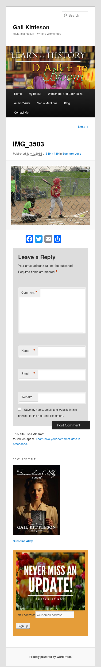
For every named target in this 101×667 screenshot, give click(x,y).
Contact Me (21, 112)
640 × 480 (52, 153)
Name (28, 350)
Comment (29, 292)
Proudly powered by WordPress (50, 657)
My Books (35, 94)
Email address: (25, 615)
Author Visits (22, 103)
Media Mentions (47, 103)
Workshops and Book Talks (65, 94)
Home (18, 94)
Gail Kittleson (31, 27)
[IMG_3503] (50, 195)
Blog (67, 103)
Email (28, 373)
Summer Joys (71, 153)
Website (26, 397)
